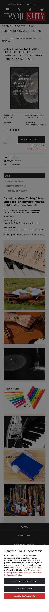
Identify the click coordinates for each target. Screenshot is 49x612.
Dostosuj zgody (24, 588)
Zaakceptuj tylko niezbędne (24, 581)
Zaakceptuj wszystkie (24, 596)
